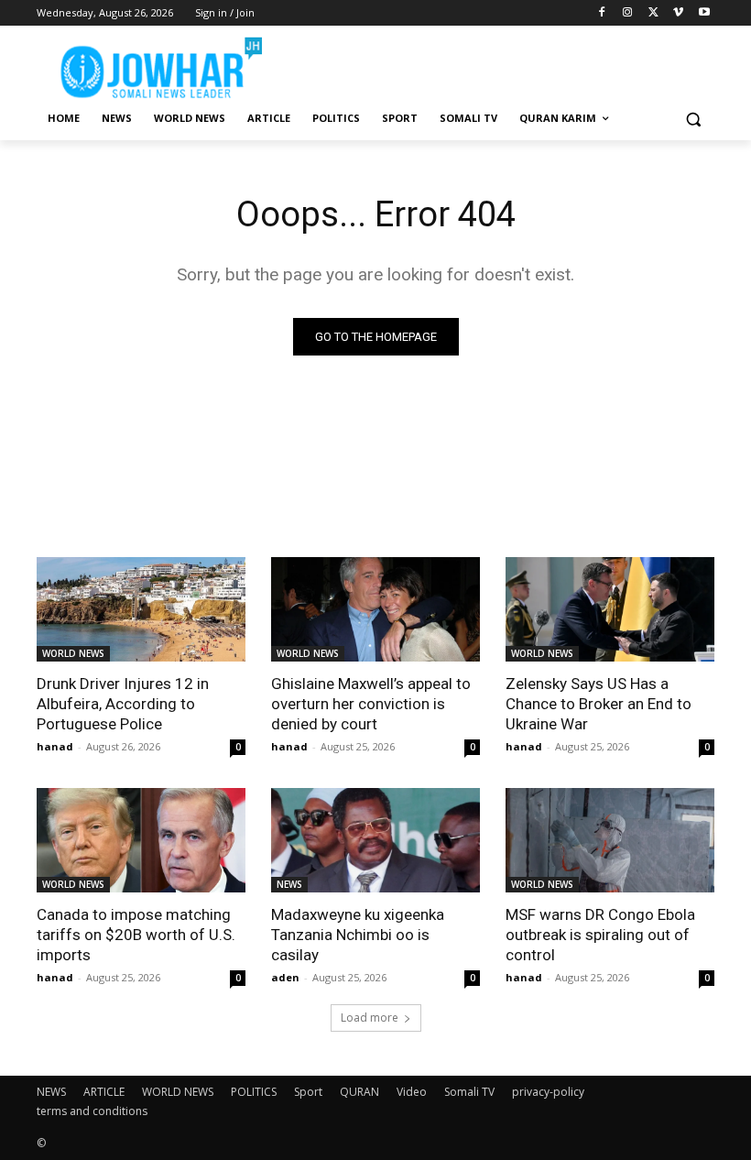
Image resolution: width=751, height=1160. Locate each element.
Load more (369, 1017)
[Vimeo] (678, 13)
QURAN (359, 1092)
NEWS (289, 884)
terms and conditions (92, 1111)
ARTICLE (104, 1092)
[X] (653, 13)
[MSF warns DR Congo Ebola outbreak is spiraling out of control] (610, 840)
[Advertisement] (500, 64)
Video (412, 1092)
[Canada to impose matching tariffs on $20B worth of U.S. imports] (141, 840)
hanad (55, 746)
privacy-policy (548, 1092)
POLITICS (254, 1092)
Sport (308, 1092)
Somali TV (469, 1092)
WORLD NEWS (73, 653)
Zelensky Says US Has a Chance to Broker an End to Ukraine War (598, 703)
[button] (692, 118)
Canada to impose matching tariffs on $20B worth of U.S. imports (136, 934)
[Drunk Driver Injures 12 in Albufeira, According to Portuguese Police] (141, 609)
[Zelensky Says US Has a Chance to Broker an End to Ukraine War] (610, 609)
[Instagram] (627, 13)
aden (285, 977)
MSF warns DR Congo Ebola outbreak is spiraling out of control (600, 934)
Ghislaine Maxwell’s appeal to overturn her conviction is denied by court (371, 703)
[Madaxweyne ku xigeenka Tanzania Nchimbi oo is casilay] (375, 840)
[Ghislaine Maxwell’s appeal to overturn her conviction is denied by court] (375, 609)
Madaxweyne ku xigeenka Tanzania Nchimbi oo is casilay (357, 934)
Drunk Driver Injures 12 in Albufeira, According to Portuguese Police (123, 703)
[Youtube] (703, 13)
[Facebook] (602, 13)
